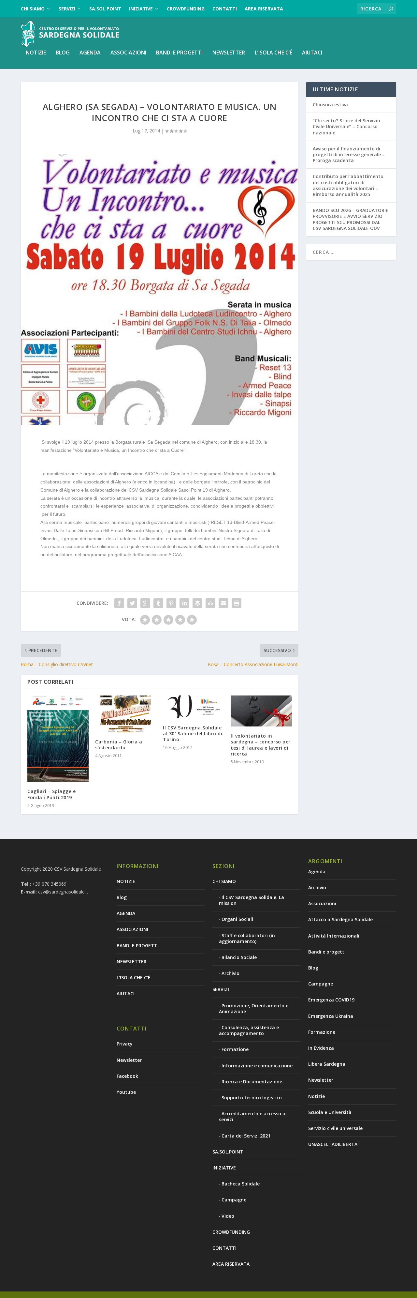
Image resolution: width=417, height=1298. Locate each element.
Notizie (316, 1096)
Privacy (125, 1044)
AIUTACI (312, 53)
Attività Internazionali (333, 936)
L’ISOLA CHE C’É (273, 53)
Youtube (126, 1092)
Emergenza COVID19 (331, 1000)
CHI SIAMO (33, 9)
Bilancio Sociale (239, 957)
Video (228, 1216)
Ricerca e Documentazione (252, 1081)
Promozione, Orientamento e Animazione (253, 1008)
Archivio (230, 973)
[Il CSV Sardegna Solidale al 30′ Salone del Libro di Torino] (193, 706)
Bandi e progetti (327, 952)
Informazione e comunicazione (257, 1065)
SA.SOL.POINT (105, 9)
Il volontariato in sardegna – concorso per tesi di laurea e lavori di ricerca (261, 745)
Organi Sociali (237, 919)
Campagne (234, 1200)
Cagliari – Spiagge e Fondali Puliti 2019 (51, 794)
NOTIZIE (36, 53)
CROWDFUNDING (186, 9)
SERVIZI (67, 9)
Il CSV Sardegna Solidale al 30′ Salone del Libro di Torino (192, 733)
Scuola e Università (330, 1112)
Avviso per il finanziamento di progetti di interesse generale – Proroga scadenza (349, 154)
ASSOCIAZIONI (128, 53)
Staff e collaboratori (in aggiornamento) (247, 938)
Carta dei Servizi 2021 (246, 1136)
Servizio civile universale (335, 1128)
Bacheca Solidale (241, 1184)
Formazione (235, 1049)
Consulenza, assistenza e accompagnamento (249, 1030)
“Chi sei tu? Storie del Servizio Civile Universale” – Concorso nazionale (346, 126)
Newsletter (129, 1060)
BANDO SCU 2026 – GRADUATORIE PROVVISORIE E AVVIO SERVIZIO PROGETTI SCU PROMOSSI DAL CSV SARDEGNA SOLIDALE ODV (350, 219)
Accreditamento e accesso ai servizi (253, 1116)
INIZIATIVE (141, 9)
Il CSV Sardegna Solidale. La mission (251, 900)
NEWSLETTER (228, 53)
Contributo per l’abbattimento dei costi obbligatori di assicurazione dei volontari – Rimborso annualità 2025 (348, 185)
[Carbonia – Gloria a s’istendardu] (125, 713)
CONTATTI (224, 9)
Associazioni (322, 903)
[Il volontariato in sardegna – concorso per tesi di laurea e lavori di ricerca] (261, 710)
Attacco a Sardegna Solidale (340, 919)
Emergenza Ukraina (330, 1016)
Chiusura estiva (330, 104)
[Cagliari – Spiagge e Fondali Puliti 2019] (58, 738)
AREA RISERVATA (264, 9)
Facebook (127, 1076)
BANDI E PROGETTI (179, 53)
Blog (63, 53)
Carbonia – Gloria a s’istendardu (118, 745)
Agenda (316, 871)
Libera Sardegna (326, 1064)
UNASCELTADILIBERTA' (333, 1144)
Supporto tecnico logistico (252, 1097)
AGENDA (90, 53)
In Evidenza (321, 1048)
